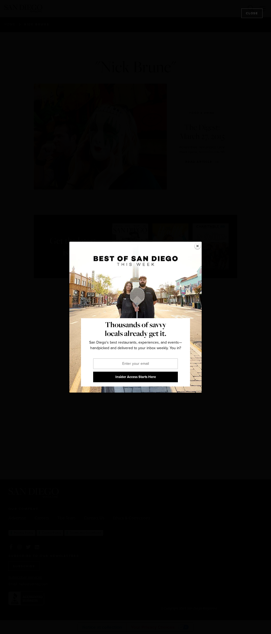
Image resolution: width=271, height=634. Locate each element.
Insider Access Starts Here (135, 376)
